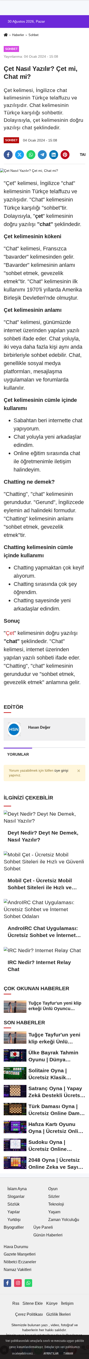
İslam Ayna (17, 1189)
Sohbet (33, 35)
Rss (15, 1303)
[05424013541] (28, 1283)
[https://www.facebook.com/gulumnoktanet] (7, 1283)
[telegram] (42, 154)
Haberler (18, 35)
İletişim (67, 1303)
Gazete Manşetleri (20, 1254)
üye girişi (61, 770)
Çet (10, 633)
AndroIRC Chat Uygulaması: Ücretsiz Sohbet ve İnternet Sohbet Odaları (43, 932)
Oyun (53, 1189)
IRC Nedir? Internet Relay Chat (39, 965)
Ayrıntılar (51, 1353)
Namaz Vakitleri (17, 1269)
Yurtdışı (14, 1220)
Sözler (54, 1196)
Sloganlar (15, 1196)
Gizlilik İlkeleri (58, 1314)
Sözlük (13, 1204)
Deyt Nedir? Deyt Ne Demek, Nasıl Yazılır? (43, 836)
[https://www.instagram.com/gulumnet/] (18, 1283)
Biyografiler (14, 1227)
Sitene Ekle (32, 1303)
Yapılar (13, 1212)
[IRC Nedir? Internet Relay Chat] (44, 950)
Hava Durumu (16, 1247)
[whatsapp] (30, 154)
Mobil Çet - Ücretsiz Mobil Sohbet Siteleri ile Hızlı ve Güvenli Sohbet (40, 884)
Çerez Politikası (29, 1314)
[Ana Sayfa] (6, 35)
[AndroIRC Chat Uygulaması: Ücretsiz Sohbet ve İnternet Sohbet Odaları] (44, 909)
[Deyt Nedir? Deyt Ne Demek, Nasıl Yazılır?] (44, 817)
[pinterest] (65, 154)
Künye (52, 1303)
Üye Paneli (43, 1227)
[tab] (18, 754)
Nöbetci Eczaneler (20, 1262)
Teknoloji (56, 1204)
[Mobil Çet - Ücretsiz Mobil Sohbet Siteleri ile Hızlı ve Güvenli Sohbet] (44, 861)
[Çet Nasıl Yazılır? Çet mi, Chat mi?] (29, 170)
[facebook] (8, 154)
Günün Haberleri (48, 1235)
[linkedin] (53, 154)
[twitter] (19, 154)
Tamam (68, 1353)
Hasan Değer (39, 727)
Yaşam (54, 1212)
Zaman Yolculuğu (63, 1220)
